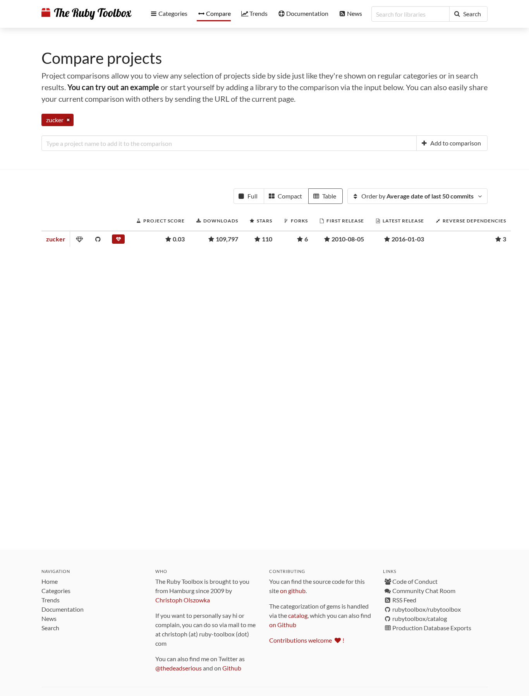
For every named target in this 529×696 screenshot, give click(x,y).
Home (49, 581)
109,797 (227, 239)
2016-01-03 (408, 239)
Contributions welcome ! (306, 640)
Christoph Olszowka (182, 600)
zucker (55, 239)
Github (231, 668)
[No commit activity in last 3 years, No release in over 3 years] (118, 240)
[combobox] (229, 143)
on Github (282, 624)
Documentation (62, 609)
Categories (55, 590)
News (49, 618)
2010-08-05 (347, 239)
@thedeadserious (178, 668)
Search (50, 627)
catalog (297, 615)
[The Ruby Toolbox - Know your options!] (86, 14)
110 (267, 239)
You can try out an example (113, 87)
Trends (50, 600)
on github (293, 590)
